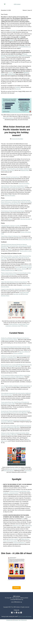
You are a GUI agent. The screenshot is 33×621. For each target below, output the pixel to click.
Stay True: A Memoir (24, 351)
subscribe (18, 88)
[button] (16, 587)
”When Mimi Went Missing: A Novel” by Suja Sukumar (14, 281)
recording (10, 72)
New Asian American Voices (14, 469)
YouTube (25, 325)
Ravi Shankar (19, 168)
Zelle (20, 37)
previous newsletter (18, 353)
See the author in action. (26, 251)
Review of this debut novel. (25, 239)
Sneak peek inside (24, 292)
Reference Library (17, 525)
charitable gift (14, 30)
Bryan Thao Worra (11, 168)
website (12, 40)
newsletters (18, 87)
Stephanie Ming (25, 170)
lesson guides (13, 540)
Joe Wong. (20, 270)
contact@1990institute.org (24, 46)
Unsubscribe (9, 620)
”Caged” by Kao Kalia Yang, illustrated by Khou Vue (13, 289)
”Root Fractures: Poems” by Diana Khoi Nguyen (12, 211)
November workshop (14, 539)
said (10, 249)
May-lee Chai (11, 170)
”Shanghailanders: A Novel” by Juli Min (10, 225)
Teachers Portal (11, 74)
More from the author (24, 183)
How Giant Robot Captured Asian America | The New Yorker (15, 346)
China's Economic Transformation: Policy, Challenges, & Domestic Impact (16, 55)
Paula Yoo (17, 267)
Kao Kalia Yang (17, 294)
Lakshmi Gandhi (27, 168)
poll (23, 518)
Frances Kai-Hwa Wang (17, 138)
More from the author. (26, 265)
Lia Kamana (4, 170)
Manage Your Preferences (20, 620)
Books (10, 219)
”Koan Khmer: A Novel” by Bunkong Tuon (11, 236)
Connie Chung (27, 470)
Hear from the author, (25, 219)
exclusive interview (21, 268)
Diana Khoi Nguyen (8, 470)
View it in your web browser (25, 616)
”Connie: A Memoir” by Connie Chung (10, 177)
